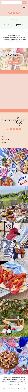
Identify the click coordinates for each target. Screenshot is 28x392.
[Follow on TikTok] (19, 13)
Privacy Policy (22, 389)
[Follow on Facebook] (11, 13)
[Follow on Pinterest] (14, 13)
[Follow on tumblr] (17, 13)
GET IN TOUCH (14, 62)
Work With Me (5, 139)
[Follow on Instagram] (9, 13)
